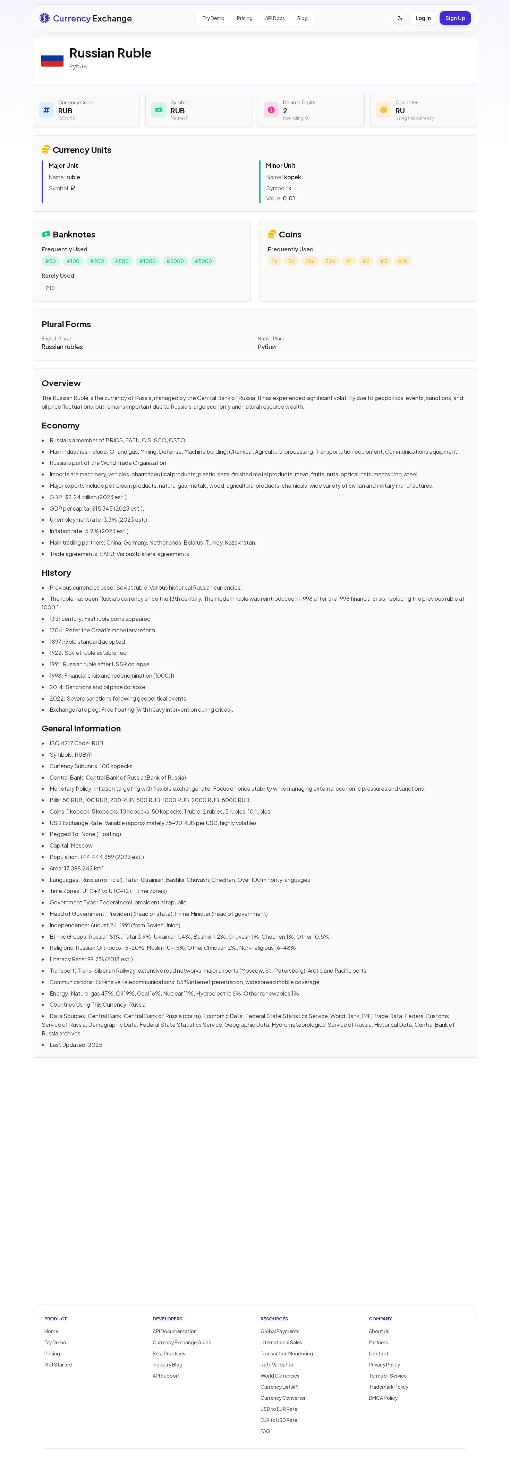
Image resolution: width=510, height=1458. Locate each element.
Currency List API (279, 1386)
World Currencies (280, 1375)
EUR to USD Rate (279, 1420)
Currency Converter (283, 1398)
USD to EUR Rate (279, 1409)
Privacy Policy (384, 1364)
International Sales (281, 1342)
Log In (423, 18)
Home (51, 1331)
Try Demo (213, 18)
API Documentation (175, 1331)
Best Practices (169, 1353)
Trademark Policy (388, 1386)
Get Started (58, 1364)
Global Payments (280, 1331)
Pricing (245, 18)
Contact (378, 1353)
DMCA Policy (383, 1398)
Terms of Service (388, 1375)
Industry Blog (167, 1364)
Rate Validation (278, 1364)
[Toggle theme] (400, 18)
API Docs (275, 18)
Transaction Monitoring (287, 1353)
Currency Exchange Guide (182, 1342)
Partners (378, 1342)
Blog (302, 18)
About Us (379, 1331)
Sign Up (455, 18)
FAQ (265, 1431)
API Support (166, 1375)
